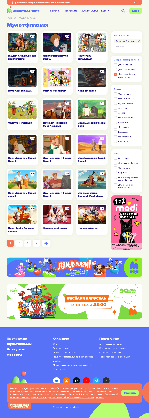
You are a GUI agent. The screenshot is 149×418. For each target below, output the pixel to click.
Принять (130, 393)
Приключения (125, 117)
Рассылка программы (112, 348)
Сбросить (119, 46)
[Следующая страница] (46, 243)
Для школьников (127, 69)
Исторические (126, 99)
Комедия (123, 122)
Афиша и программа (111, 344)
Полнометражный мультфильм (128, 178)
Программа (70, 10)
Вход (135, 10)
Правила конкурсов (64, 352)
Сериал (122, 172)
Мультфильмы (89, 10)
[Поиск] (123, 11)
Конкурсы (16, 349)
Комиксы (123, 132)
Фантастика (124, 137)
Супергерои (124, 168)
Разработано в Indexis (66, 407)
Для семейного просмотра (126, 75)
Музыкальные (125, 103)
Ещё (104, 10)
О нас (56, 344)
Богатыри (123, 158)
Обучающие (125, 94)
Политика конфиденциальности (72, 365)
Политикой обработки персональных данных (76, 397)
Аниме (121, 113)
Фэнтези (122, 108)
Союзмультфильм (128, 163)
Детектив (123, 127)
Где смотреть (61, 348)
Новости (55, 10)
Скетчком (123, 141)
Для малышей (125, 65)
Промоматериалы (110, 352)
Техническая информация (114, 356)
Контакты (59, 369)
